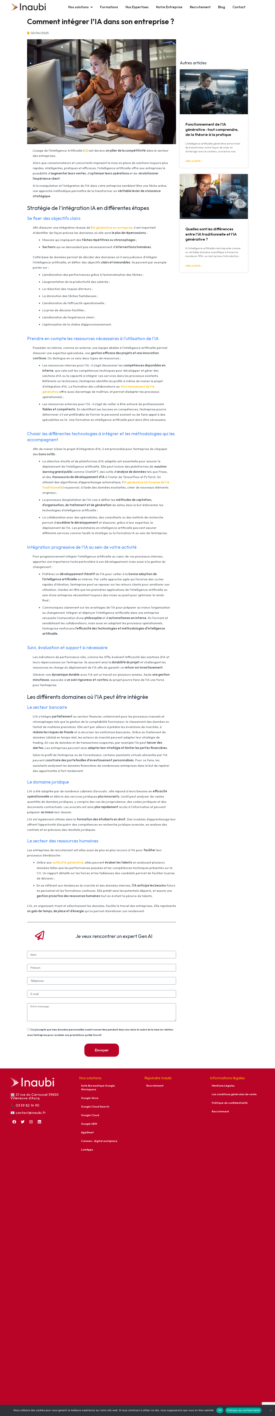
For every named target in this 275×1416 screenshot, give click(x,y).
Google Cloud (90, 1115)
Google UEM (89, 1123)
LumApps (87, 1149)
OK (220, 1410)
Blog (221, 7)
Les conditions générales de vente (234, 1094)
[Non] (270, 1410)
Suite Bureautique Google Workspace (98, 1087)
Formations (109, 7)
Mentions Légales (223, 1085)
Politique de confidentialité (230, 1103)
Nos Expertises (137, 7)
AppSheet (87, 1132)
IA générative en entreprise (112, 227)
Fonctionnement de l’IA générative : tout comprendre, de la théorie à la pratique (211, 129)
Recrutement (200, 7)
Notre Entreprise (169, 7)
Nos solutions (78, 7)
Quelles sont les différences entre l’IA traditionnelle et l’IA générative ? (210, 234)
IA (85, 150)
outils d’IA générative (67, 862)
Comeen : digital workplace (99, 1141)
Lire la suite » (193, 161)
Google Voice (89, 1098)
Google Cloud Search (95, 1106)
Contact (239, 7)
